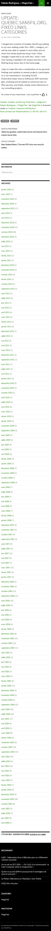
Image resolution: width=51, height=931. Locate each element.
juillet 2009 (5, 440)
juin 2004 (5, 719)
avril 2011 (5, 374)
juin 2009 (5, 445)
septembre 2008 (8, 483)
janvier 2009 (6, 464)
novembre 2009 (7, 426)
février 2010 (6, 416)
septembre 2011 (8, 360)
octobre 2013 (6, 284)
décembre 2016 (7, 237)
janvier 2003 (6, 790)
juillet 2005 (5, 657)
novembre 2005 (7, 639)
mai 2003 (5, 771)
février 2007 (6, 572)
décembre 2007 (7, 525)
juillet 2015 (5, 242)
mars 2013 (5, 317)
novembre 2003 (7, 743)
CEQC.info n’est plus (9, 884)
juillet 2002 (5, 813)
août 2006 (5, 601)
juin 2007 (5, 554)
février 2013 (6, 322)
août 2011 (5, 364)
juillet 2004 (5, 714)
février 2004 (6, 738)
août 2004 (5, 709)
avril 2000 (5, 823)
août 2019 (5, 213)
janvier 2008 (6, 520)
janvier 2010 (6, 421)
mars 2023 (5, 194)
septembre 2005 (8, 648)
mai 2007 (5, 558)
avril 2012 (5, 346)
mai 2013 (5, 308)
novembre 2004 (7, 695)
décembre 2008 (7, 468)
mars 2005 (5, 676)
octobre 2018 (6, 232)
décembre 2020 (7, 204)
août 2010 (5, 398)
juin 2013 (5, 303)
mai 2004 (5, 724)
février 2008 (6, 516)
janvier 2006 (6, 629)
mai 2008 (5, 502)
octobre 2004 (6, 700)
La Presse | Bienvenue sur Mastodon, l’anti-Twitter (21, 879)
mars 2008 (5, 511)
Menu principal (48, 3)
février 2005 (6, 681)
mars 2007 (5, 568)
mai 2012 (5, 341)
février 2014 (6, 279)
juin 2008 (5, 497)
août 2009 (5, 435)
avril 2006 (5, 620)
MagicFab (16, 37)
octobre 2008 (6, 478)
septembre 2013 (8, 289)
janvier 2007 (6, 577)
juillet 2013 (5, 298)
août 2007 (5, 544)
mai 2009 (5, 450)
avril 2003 (5, 776)
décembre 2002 (7, 795)
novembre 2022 (7, 199)
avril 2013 (5, 312)
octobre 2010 (6, 393)
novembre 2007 (7, 530)
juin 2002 (5, 818)
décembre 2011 (7, 355)
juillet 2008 (5, 492)
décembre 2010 (7, 383)
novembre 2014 (7, 270)
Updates (15, 121)
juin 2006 (5, 610)
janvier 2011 (6, 379)
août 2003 (5, 757)
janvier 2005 (6, 686)
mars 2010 (5, 412)
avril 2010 (5, 407)
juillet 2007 (5, 549)
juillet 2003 (5, 761)
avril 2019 (5, 218)
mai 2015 (5, 246)
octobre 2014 (6, 275)
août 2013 (5, 294)
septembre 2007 (8, 539)
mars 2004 (5, 733)
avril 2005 (5, 672)
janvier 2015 (6, 260)
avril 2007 (5, 563)
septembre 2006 (8, 596)
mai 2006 (5, 615)
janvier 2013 (6, 327)
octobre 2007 (6, 535)
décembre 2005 (7, 634)
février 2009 (6, 459)
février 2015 (6, 256)
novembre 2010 (7, 388)
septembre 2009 (8, 431)
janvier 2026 (6, 190)
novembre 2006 (7, 587)
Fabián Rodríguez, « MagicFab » (17, 3)
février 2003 (6, 785)
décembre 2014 (7, 265)
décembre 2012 (7, 331)
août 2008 (5, 487)
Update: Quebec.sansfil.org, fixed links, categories (23, 102)
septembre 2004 (8, 705)
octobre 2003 (6, 747)
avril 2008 (5, 506)
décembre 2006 (7, 582)
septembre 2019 (8, 209)
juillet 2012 (5, 336)
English (5, 121)
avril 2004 (5, 728)
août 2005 (5, 653)
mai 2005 (5, 667)
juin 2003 (5, 766)
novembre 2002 (7, 799)
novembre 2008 (7, 473)
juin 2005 (5, 662)
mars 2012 (5, 350)
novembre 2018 (7, 227)
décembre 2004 (7, 691)
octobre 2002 (6, 804)
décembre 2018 (7, 223)
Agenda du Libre (38, 835)
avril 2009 (5, 454)
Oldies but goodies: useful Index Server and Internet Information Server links (24, 132)
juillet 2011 (5, 369)
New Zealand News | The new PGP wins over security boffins (22, 145)
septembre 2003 (8, 752)
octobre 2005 (6, 643)
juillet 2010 (5, 402)
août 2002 (5, 809)
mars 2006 (5, 624)
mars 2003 (5, 780)
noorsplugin (30, 925)
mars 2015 (5, 251)
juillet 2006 (5, 605)
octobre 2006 (6, 591)
